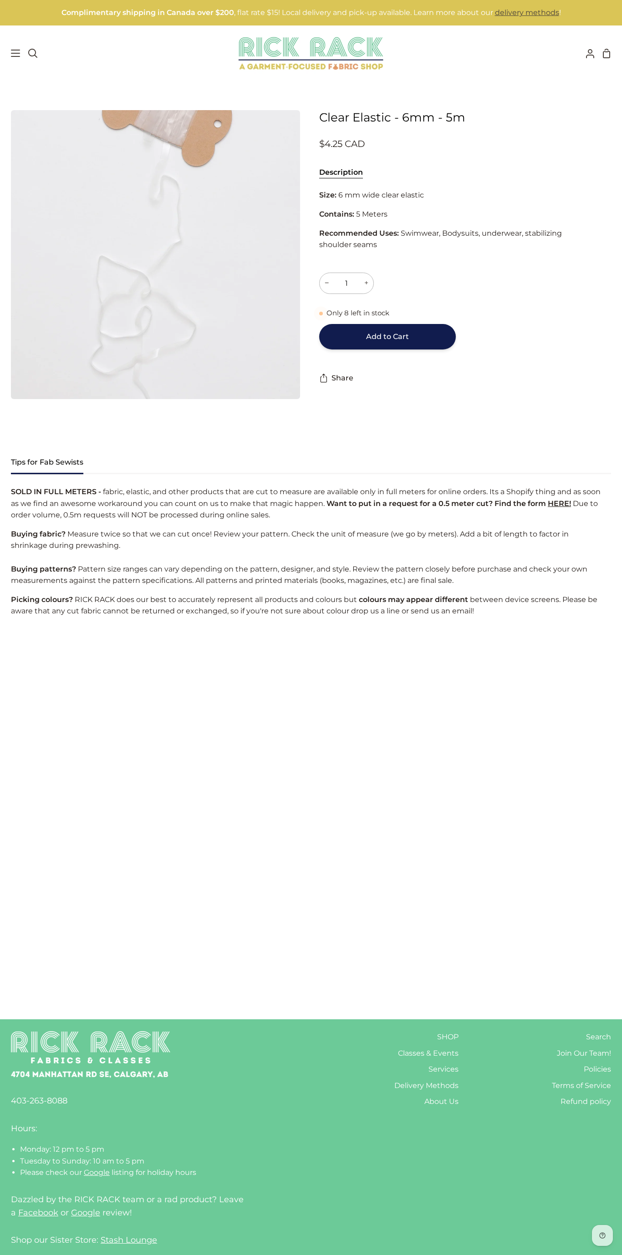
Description (341, 172)
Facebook (38, 1213)
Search (598, 1036)
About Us (441, 1101)
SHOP (448, 1036)
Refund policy (586, 1101)
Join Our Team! (584, 1053)
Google (97, 1172)
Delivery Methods (426, 1085)
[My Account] (586, 53)
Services (443, 1069)
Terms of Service (581, 1085)
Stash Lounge (129, 1240)
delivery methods (527, 12)
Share (342, 378)
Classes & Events (428, 1053)
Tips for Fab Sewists (47, 462)
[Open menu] (10, 53)
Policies (597, 1069)
